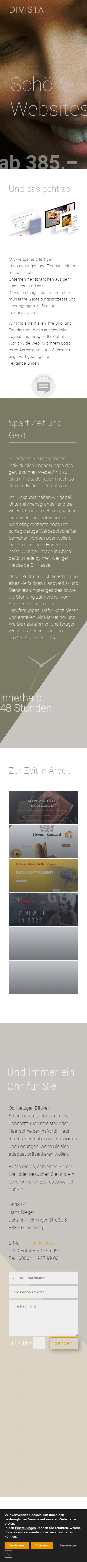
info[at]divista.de (40, 1243)
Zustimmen (16, 1545)
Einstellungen (25, 1528)
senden (64, 1343)
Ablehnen (42, 1545)
